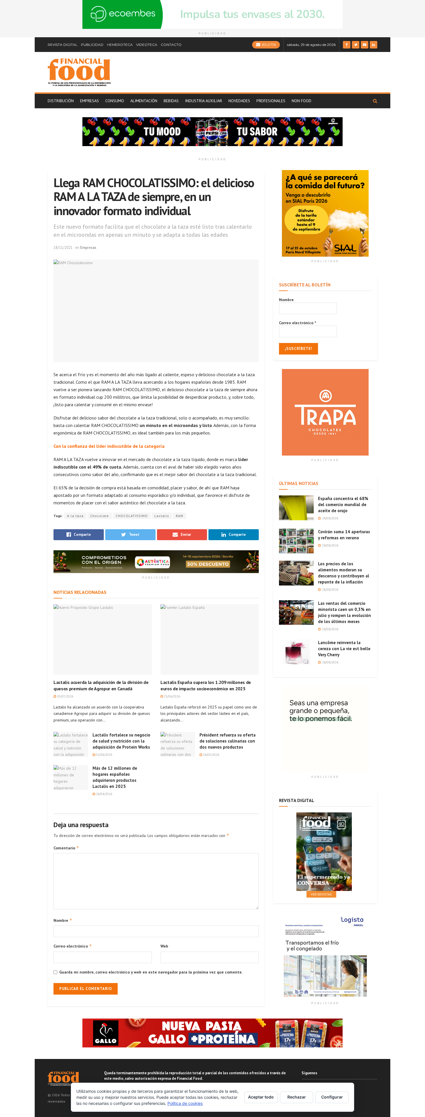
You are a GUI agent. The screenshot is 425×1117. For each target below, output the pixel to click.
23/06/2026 (171, 696)
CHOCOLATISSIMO (132, 516)
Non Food (301, 100)
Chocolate (99, 516)
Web (164, 946)
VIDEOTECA (146, 44)
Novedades (239, 100)
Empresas (89, 100)
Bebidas (171, 100)
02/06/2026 (103, 755)
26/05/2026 (210, 755)
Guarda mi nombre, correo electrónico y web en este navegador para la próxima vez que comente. (151, 972)
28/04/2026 (103, 794)
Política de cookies (185, 1103)
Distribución (61, 100)
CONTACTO (171, 44)
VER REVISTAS (321, 894)
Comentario (66, 848)
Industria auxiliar (203, 100)
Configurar (332, 1096)
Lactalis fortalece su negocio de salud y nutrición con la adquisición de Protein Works (121, 741)
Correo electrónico (72, 946)
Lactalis (161, 516)
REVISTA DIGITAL (62, 44)
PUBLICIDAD (92, 44)
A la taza (75, 516)
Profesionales (270, 100)
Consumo (114, 100)
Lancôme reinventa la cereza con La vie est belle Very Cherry (344, 648)
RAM (179, 516)
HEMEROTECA (120, 44)
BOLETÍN (268, 45)
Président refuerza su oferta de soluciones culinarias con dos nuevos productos (227, 741)
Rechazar (296, 1096)
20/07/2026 (64, 696)
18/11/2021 (63, 247)
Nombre (62, 920)
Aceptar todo (261, 1096)
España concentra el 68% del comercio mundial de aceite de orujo (343, 504)
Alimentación (143, 100)
